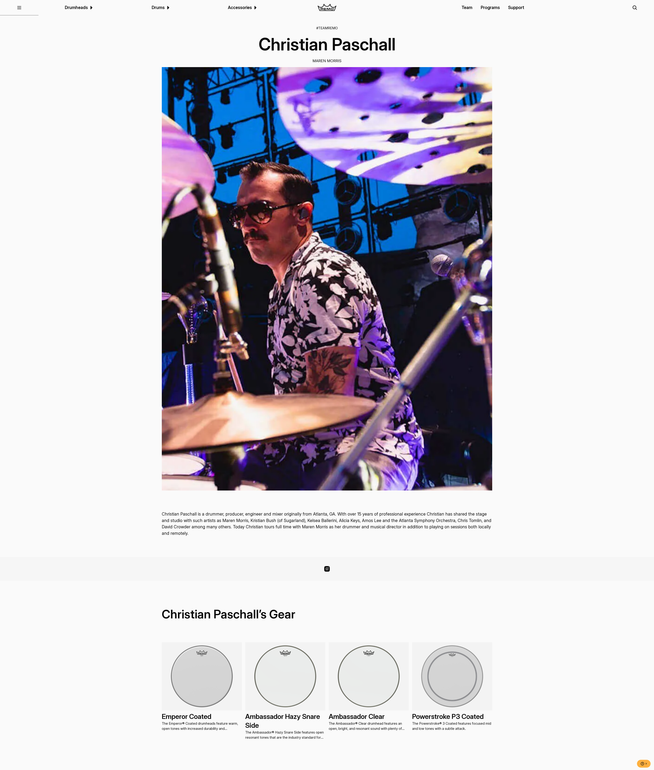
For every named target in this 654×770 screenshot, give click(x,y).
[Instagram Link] (327, 568)
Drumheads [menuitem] (76, 7)
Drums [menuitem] (158, 7)
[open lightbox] (327, 279)
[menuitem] (91, 7)
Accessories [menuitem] (240, 7)
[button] (19, 7)
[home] (327, 7)
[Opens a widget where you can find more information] (644, 764)
